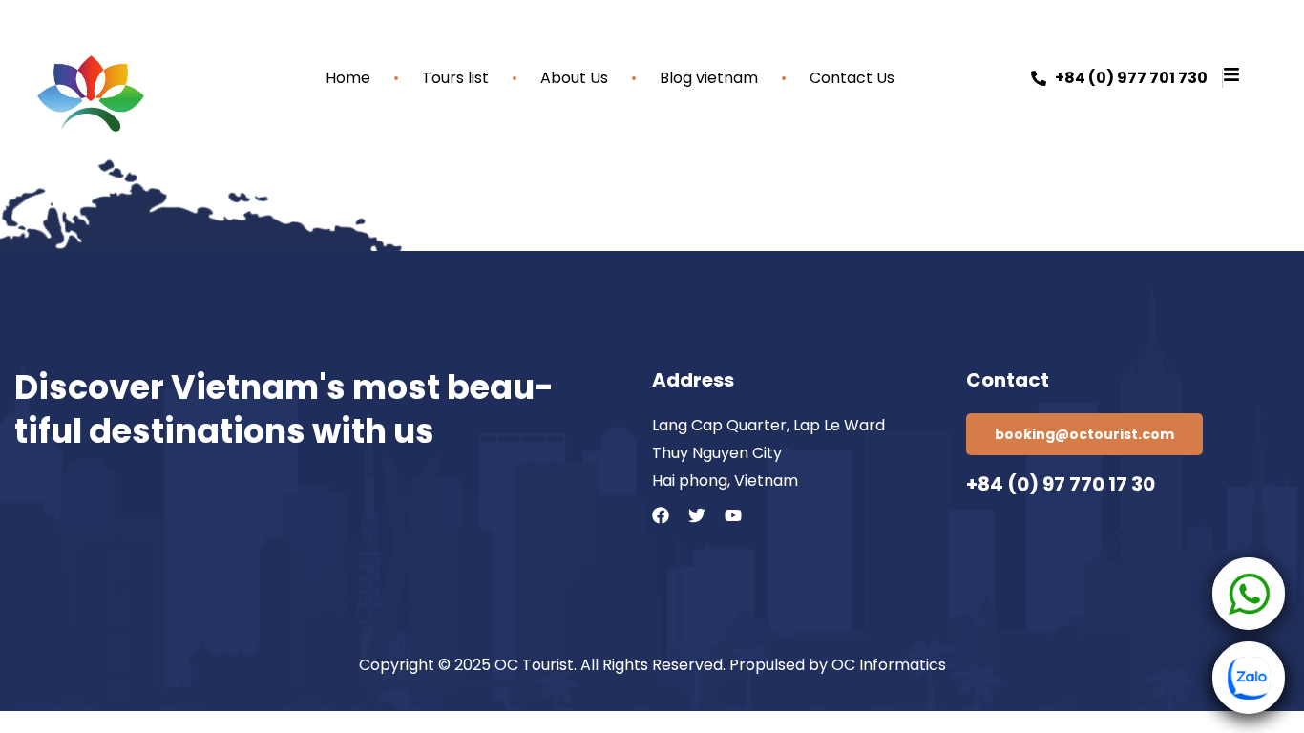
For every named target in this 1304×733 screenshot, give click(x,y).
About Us (574, 78)
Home (348, 78)
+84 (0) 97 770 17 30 (1060, 484)
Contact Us (852, 78)
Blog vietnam (709, 78)
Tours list (455, 78)
